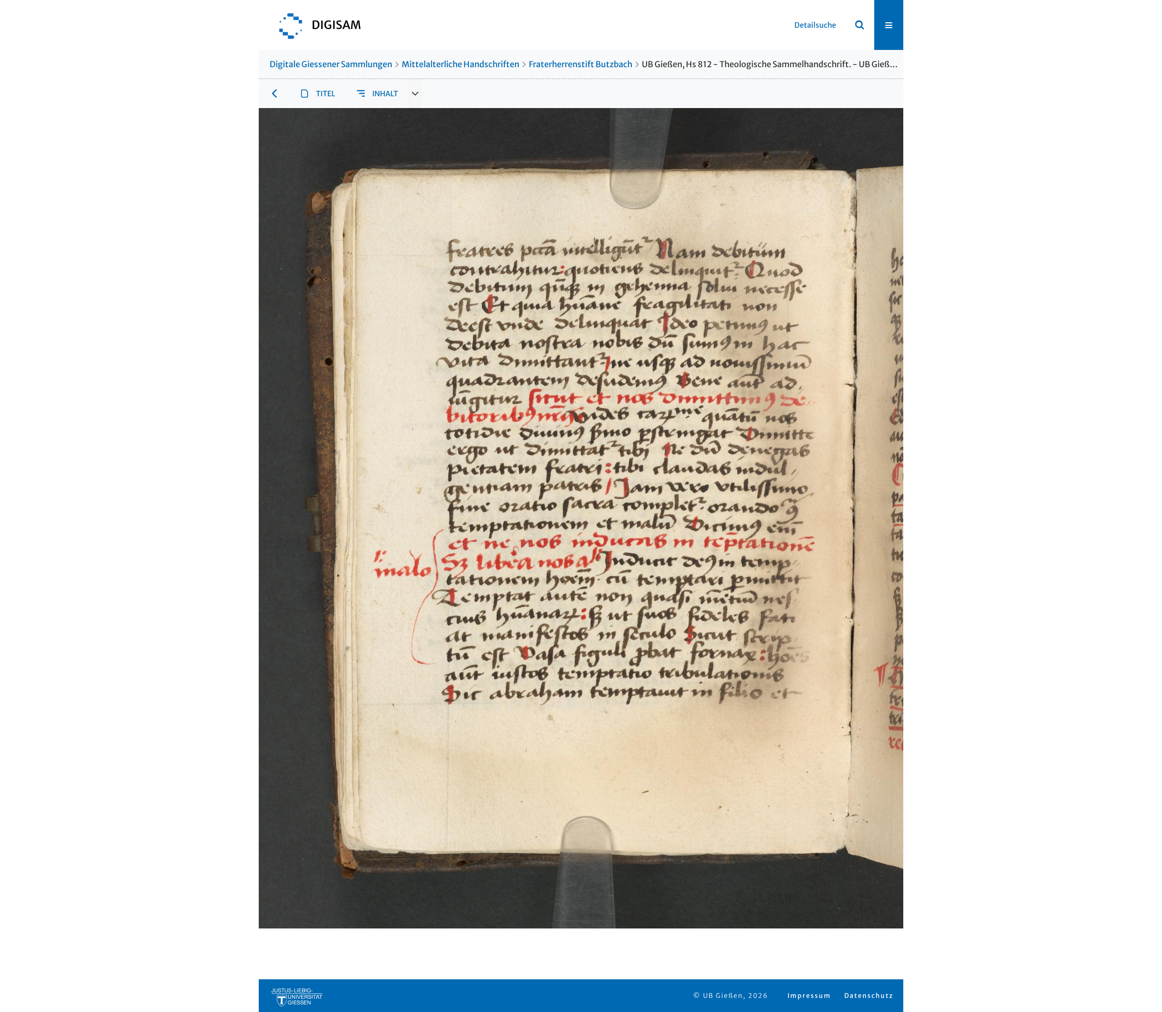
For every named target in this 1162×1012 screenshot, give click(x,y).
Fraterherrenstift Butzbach (580, 64)
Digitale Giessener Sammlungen (331, 64)
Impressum (809, 996)
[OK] (859, 25)
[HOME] (315, 25)
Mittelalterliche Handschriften (460, 64)
